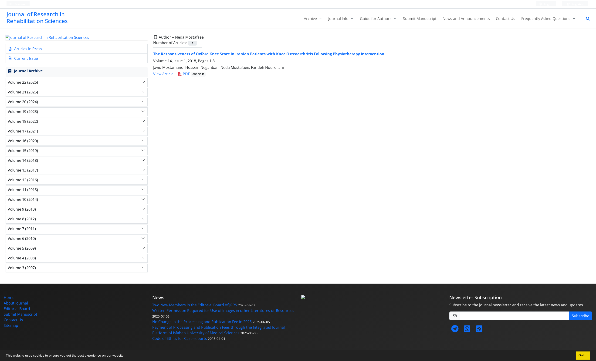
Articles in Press (27, 48)
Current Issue (25, 58)
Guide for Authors (376, 18)
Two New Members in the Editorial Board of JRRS (194, 305)
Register (577, 4)
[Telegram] (455, 330)
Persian (19, 4)
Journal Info (338, 18)
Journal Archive (28, 70)
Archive (311, 18)
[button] (126, 356)
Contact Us (505, 18)
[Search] (586, 18)
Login (547, 4)
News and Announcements (466, 18)
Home (9, 297)
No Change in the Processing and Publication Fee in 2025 (202, 321)
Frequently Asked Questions (546, 18)
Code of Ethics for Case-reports (179, 338)
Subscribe (580, 315)
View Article (163, 73)
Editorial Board (17, 308)
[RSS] (479, 330)
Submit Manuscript (420, 18)
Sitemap (11, 325)
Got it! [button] (583, 355)
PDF (193, 73)
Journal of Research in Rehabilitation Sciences (37, 17)
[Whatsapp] (467, 330)
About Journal (16, 303)
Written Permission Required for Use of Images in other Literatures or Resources (223, 310)
